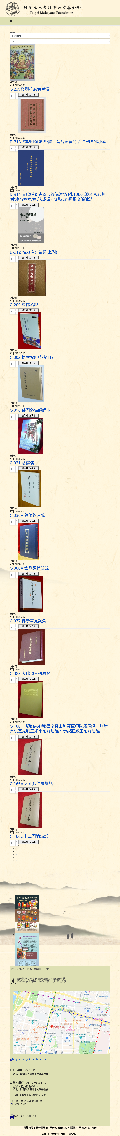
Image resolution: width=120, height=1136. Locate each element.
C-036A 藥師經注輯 (27, 515)
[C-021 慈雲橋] (60, 436)
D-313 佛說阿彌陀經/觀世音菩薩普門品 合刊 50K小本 (58, 141)
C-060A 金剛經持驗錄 (29, 568)
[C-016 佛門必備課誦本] (60, 383)
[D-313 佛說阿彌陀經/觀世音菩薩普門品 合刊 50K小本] (60, 115)
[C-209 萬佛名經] (60, 278)
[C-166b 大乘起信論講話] (60, 757)
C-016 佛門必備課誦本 (30, 410)
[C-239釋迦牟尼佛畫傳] (60, 62)
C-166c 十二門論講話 (29, 836)
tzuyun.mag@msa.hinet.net (30, 1059)
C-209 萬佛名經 (24, 304)
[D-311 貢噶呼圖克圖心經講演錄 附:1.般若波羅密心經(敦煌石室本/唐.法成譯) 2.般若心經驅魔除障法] (60, 168)
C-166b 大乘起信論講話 (31, 783)
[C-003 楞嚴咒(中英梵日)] (60, 330)
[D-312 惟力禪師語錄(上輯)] (60, 225)
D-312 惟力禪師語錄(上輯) (33, 252)
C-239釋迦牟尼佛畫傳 (29, 89)
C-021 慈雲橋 (22, 462)
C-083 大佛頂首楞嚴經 (30, 673)
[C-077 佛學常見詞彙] (60, 594)
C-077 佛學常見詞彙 (28, 620)
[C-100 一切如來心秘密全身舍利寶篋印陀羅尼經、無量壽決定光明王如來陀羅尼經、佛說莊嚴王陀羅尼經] (60, 699)
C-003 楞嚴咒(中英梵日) (31, 357)
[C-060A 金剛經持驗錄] (60, 541)
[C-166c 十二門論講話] (60, 810)
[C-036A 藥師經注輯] (60, 488)
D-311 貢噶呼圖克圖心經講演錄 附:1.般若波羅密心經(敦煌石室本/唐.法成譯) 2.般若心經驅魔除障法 (58, 197)
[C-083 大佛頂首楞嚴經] (60, 647)
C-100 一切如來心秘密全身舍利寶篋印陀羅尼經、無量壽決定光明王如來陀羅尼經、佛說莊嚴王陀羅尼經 (59, 728)
